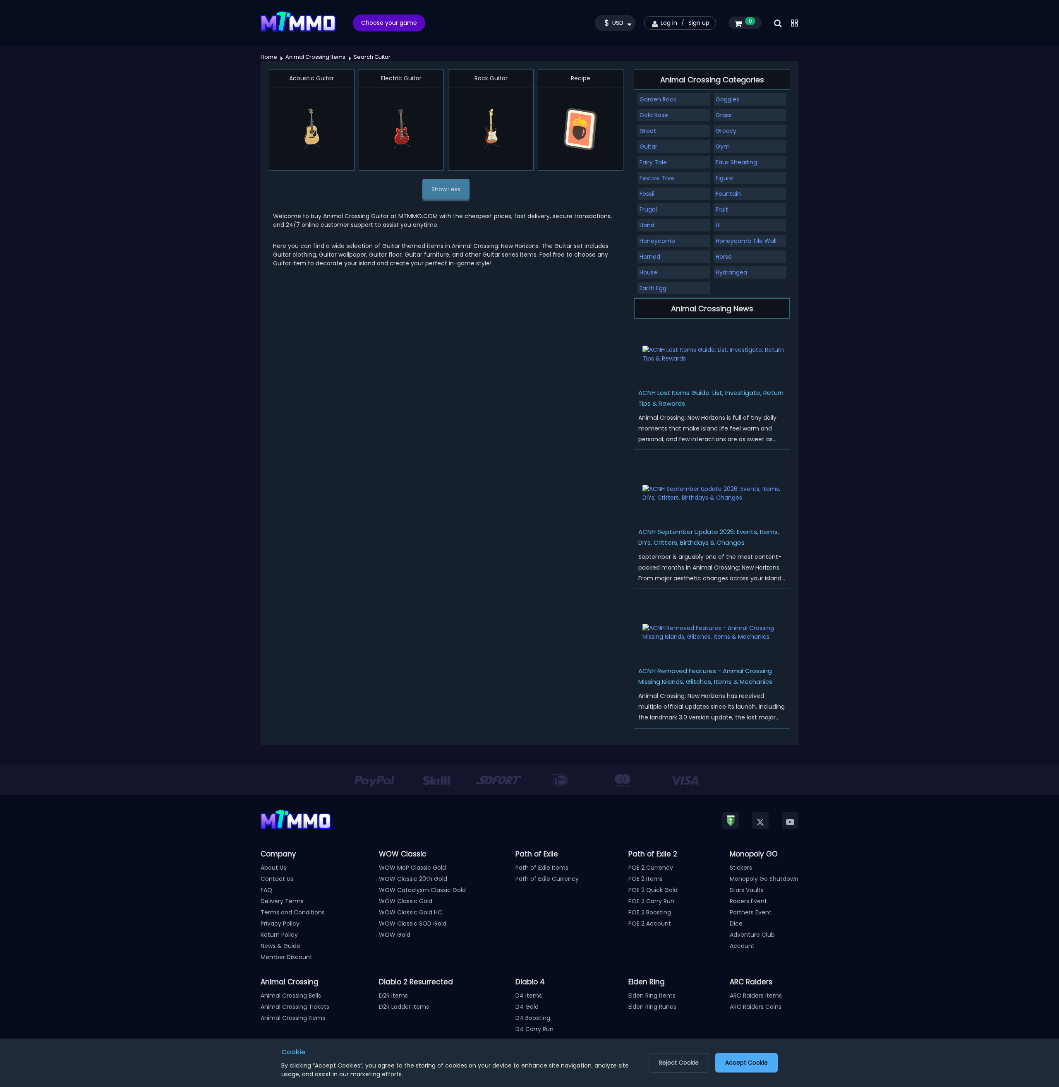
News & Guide (280, 946)
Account (742, 946)
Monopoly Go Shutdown (764, 879)
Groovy (726, 131)
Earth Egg (653, 288)
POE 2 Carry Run (651, 901)
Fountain (728, 194)
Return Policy (279, 935)
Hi (718, 225)
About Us (273, 867)
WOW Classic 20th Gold (413, 879)
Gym (723, 146)
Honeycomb (657, 241)
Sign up (698, 23)
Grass (724, 115)
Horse (724, 257)
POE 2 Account (649, 923)
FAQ (266, 890)
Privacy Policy (280, 923)
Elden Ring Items (652, 995)
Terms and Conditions (293, 912)
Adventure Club (752, 935)
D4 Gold (527, 1007)
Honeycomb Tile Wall (746, 241)
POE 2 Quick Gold (653, 890)
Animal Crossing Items (293, 1018)
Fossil (647, 194)
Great (648, 131)
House (648, 272)
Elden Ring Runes (652, 1007)
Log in (669, 23)
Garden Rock (658, 99)
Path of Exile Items (541, 867)
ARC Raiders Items (756, 995)
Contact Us (277, 879)
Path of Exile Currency (547, 879)
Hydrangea (731, 272)
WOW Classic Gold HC (410, 912)
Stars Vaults (747, 890)
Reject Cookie (679, 1062)
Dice (736, 923)
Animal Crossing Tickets (295, 1007)
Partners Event (750, 912)
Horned (650, 257)
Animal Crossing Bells (291, 995)
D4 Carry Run (534, 1029)
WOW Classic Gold (405, 901)
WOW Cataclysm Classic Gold (422, 890)
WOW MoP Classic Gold (412, 867)
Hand (647, 225)
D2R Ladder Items (404, 1007)
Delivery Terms (282, 901)
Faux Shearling (736, 162)
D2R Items (393, 995)
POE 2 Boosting (649, 912)
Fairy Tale (653, 162)
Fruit (722, 209)
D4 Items (528, 995)
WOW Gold (394, 935)
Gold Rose (654, 115)
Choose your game (389, 23)
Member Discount (286, 957)
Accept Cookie (746, 1062)
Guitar (648, 146)
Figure (724, 178)
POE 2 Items (645, 879)
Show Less (445, 189)
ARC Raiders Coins (755, 1007)
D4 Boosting (532, 1018)
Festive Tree (657, 178)
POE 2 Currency (650, 867)
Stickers (741, 867)
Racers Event (748, 901)
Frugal (648, 209)
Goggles (727, 99)
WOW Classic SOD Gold (412, 923)
